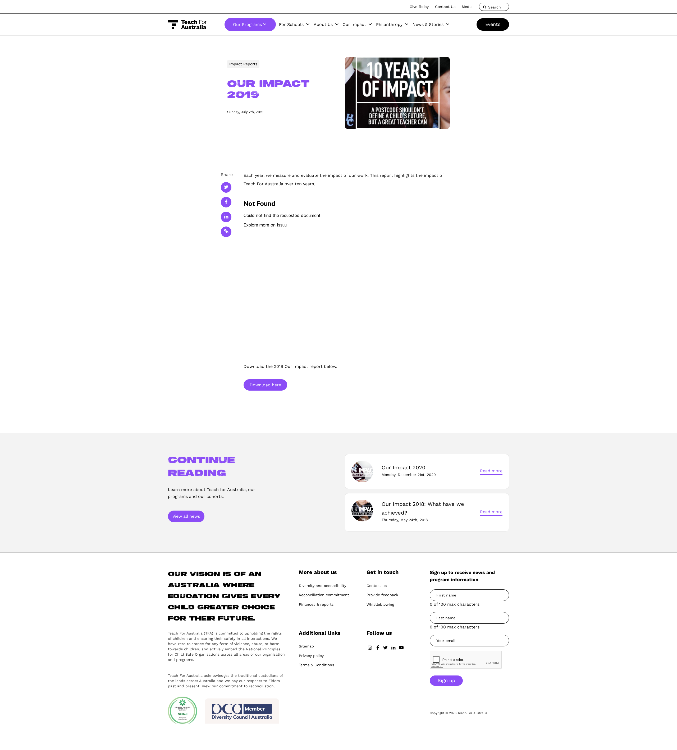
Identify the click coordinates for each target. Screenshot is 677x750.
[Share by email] (226, 231)
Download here (265, 384)
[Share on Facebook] (226, 202)
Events (492, 24)
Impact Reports (243, 64)
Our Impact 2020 (403, 467)
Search (494, 7)
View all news (186, 516)
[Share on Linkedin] (226, 217)
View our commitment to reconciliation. (238, 686)
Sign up (446, 680)
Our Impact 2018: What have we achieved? (423, 508)
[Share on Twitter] (226, 187)
